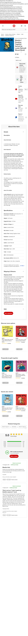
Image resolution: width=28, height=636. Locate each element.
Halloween (9, 2)
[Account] (21, 25)
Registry (6, 19)
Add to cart (18, 60)
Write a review (14, 456)
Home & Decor (9, 4)
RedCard (10, 19)
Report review (14, 479)
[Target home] (14, 25)
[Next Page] (27, 338)
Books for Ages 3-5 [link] (5, 426)
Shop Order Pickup (5, 18)
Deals (5, 14)
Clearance (8, 14)
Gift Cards (5, 13)
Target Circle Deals (16, 16)
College (5, 2)
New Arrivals (14, 14)
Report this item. (22, 265)
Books (18, 34)
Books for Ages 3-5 (9, 35)
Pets (5, 8)
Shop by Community (12, 13)
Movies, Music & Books (9, 11)
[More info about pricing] (25, 54)
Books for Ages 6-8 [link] (22, 426)
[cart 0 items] (25, 25)
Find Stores (21, 19)
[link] (18, 51)
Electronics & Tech (15, 10)
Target (2, 34)
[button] (18, 51)
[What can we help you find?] (14, 29)
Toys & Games (7, 10)
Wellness (12, 8)
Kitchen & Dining (17, 4)
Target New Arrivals (4, 0)
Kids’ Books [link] (14, 426)
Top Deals (9, 16)
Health (8, 8)
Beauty (9, 7)
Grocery (5, 5)
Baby (6, 7)
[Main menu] (2, 25)
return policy (10, 304)
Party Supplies (18, 11)
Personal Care (14, 7)
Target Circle (15, 19)
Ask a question (8, 313)
